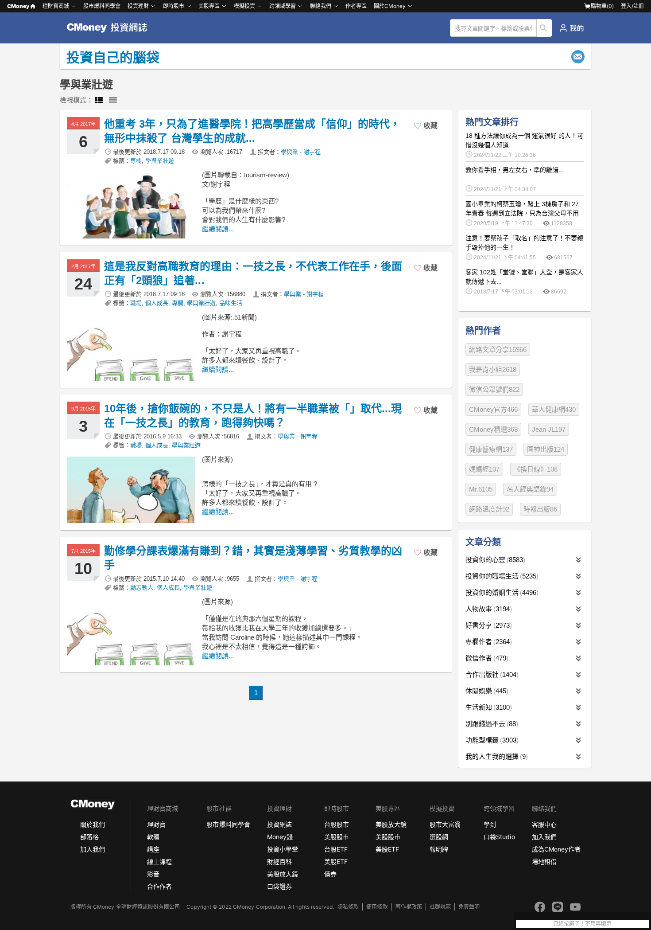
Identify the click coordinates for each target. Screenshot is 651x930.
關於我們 (92, 824)
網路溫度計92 (489, 509)
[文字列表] (113, 100)
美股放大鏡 (282, 874)
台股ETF (336, 849)
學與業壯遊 (159, 160)
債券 (330, 874)
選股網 (439, 836)
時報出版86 (540, 509)
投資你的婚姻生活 (500, 592)
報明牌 (439, 849)
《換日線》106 (536, 469)
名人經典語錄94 (530, 489)
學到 (490, 824)
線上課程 (159, 861)
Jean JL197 (549, 429)
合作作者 (159, 886)
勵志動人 (141, 587)
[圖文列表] (99, 100)
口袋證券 (279, 886)
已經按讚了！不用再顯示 (582, 924)
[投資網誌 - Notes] (111, 28)
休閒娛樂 (485, 691)
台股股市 (336, 824)
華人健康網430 (554, 409)
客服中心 (544, 824)
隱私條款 (348, 906)
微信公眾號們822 (494, 389)
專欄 (136, 160)
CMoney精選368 (493, 429)
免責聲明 (469, 906)
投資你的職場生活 (500, 576)
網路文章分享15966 (498, 349)
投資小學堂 (282, 849)
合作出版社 (490, 674)
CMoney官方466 (493, 409)
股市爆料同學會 (101, 6)
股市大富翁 (445, 824)
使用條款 (377, 906)
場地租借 (544, 861)
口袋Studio (499, 836)
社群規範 (440, 906)
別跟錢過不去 (490, 723)
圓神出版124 (545, 449)
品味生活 (230, 303)
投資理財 (138, 6)
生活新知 (487, 707)
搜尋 (544, 28)
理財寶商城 (56, 6)
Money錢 (280, 836)
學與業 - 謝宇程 (301, 151)
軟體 (153, 836)
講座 (153, 849)
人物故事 (487, 609)
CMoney (18, 6)
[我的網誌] (571, 28)
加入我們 (92, 849)
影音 (153, 874)
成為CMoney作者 (556, 849)
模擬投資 (244, 6)
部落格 (89, 836)
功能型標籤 (490, 740)
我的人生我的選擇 (495, 756)
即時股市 (173, 6)
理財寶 (156, 824)
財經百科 (279, 861)
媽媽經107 (484, 469)
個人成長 (156, 303)
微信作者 (485, 658)
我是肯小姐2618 (492, 369)
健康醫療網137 (491, 449)
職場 (136, 303)
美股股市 (336, 836)
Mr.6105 (480, 489)
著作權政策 (408, 906)
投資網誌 (279, 824)
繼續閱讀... (218, 229)
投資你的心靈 (494, 559)
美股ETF (336, 861)
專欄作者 (487, 641)
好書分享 (487, 625)
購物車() (602, 6)
